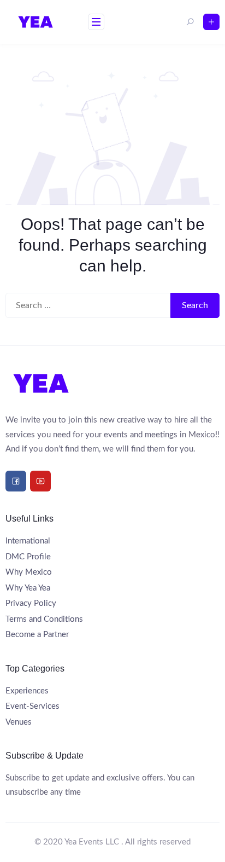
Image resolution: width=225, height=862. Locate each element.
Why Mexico (28, 572)
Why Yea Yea (27, 588)
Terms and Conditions (44, 619)
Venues (18, 722)
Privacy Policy (30, 603)
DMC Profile (28, 557)
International (27, 541)
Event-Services (32, 706)
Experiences (27, 691)
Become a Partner (37, 634)
